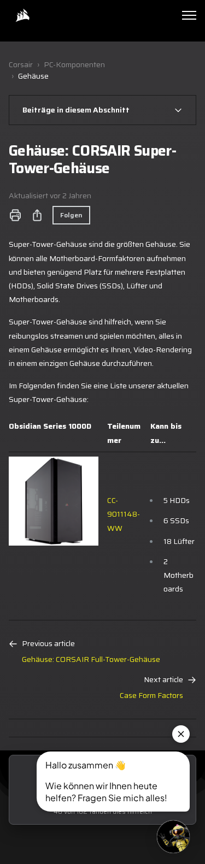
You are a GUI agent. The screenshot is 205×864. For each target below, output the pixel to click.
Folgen (71, 215)
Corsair (21, 64)
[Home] (22, 15)
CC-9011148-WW (123, 514)
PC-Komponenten (74, 64)
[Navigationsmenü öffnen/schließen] (189, 15)
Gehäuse (33, 76)
